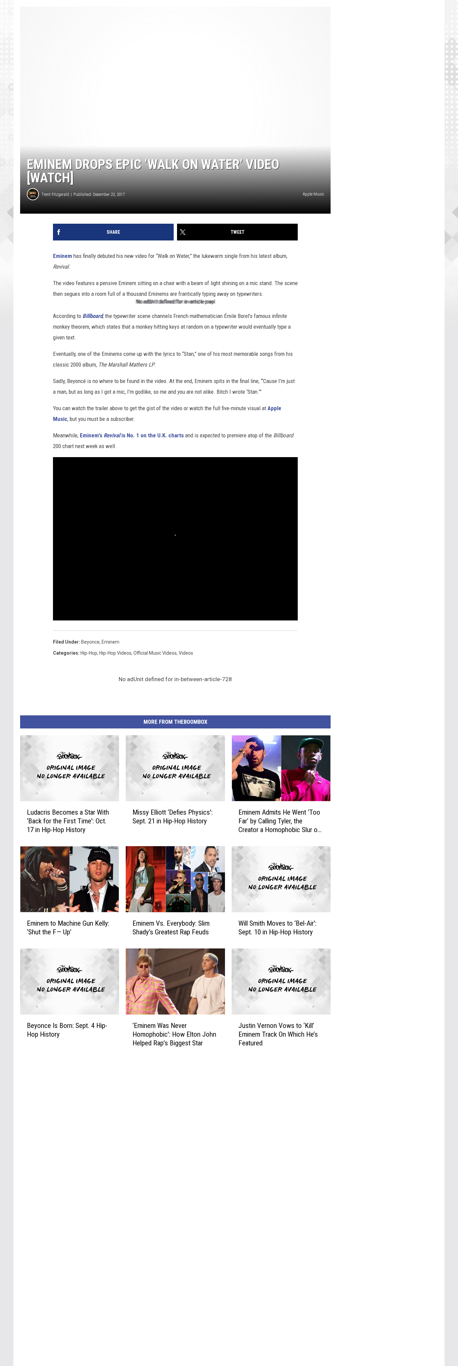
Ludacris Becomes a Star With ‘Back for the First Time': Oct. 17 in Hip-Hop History (68, 821)
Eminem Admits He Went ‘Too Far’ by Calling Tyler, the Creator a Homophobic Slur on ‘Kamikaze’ (279, 821)
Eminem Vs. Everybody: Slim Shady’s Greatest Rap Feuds (171, 927)
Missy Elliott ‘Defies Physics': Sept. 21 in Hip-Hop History (172, 816)
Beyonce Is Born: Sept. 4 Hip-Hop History (67, 1030)
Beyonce (90, 642)
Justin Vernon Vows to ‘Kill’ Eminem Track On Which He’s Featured (278, 1034)
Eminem (62, 256)
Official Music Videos (155, 653)
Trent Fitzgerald (55, 194)
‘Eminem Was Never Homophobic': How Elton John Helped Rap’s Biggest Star (174, 1034)
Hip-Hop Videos (115, 653)
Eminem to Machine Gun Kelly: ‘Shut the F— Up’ (68, 927)
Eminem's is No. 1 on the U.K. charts (132, 435)
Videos (186, 653)
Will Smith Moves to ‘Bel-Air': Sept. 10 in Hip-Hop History (277, 927)
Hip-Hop (88, 653)
